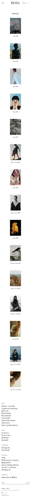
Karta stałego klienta (10, 465)
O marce (5, 433)
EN (6, 493)
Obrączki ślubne (8, 420)
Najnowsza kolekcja (10, 408)
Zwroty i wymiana (9, 467)
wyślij (27, 482)
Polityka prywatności (10, 460)
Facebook (6, 450)
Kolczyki (5, 411)
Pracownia (6, 435)
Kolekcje (5, 438)
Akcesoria (6, 423)
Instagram (6, 448)
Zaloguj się (6, 470)
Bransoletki (6, 416)
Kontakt (5, 440)
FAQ (3, 458)
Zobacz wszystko (8, 406)
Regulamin (6, 462)
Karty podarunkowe (10, 425)
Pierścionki (6, 413)
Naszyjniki (6, 418)
